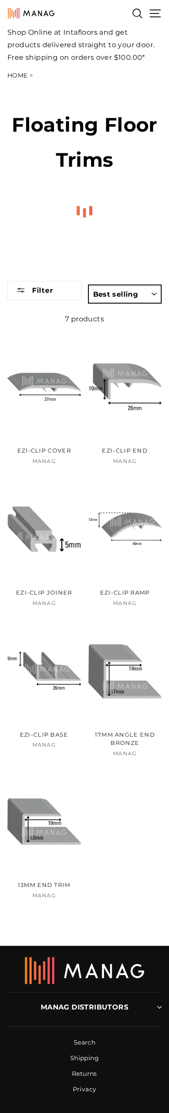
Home (17, 75)
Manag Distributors (84, 1007)
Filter (41, 290)
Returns (84, 1073)
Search (84, 1042)
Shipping (84, 1058)
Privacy (85, 1089)
